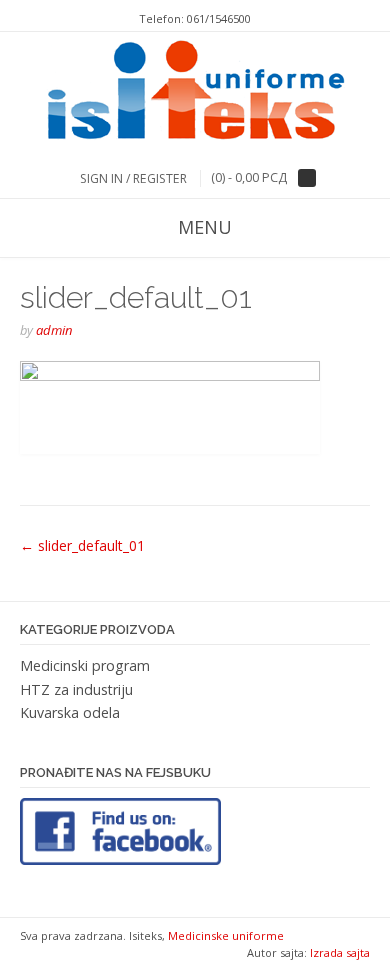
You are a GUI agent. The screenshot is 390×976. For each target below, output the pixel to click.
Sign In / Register (133, 178)
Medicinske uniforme (226, 935)
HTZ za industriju (76, 689)
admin (54, 330)
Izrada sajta (340, 952)
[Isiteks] (195, 93)
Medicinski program (85, 665)
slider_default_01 (82, 545)
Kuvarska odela (70, 712)
